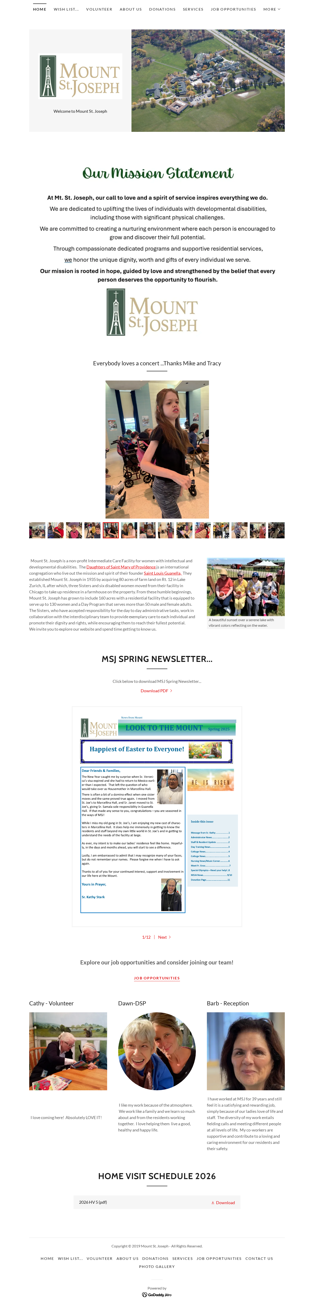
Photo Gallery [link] (157, 1266)
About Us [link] (131, 9)
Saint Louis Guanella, (163, 573)
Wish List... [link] (66, 9)
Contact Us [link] (259, 1258)
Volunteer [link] (99, 9)
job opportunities (157, 978)
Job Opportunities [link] (233, 9)
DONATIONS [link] (162, 9)
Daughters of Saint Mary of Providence (121, 566)
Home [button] (47, 1258)
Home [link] (39, 9)
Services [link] (193, 9)
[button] (272, 9)
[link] (80, 75)
